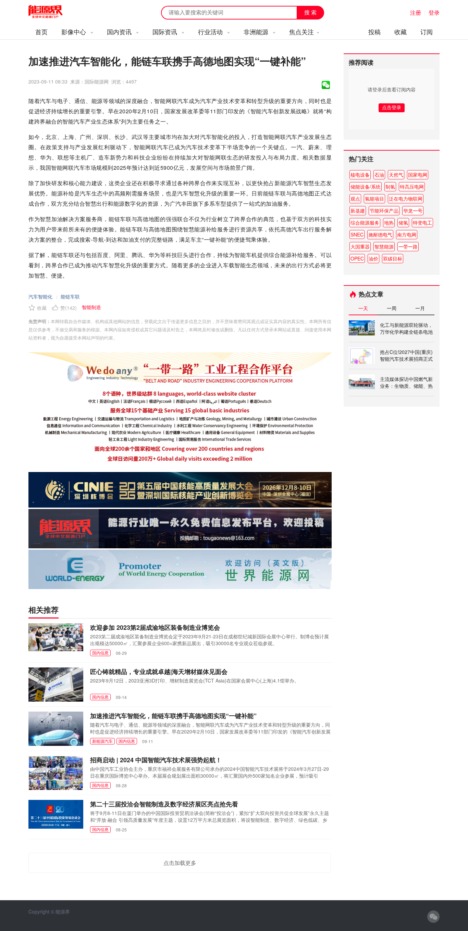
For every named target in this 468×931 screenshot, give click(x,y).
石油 (379, 174)
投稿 (374, 31)
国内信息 (100, 652)
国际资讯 (165, 31)
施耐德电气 (380, 234)
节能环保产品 (384, 210)
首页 (41, 31)
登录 (434, 12)
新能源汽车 (102, 741)
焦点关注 (301, 31)
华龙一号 (412, 210)
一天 (363, 308)
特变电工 (422, 222)
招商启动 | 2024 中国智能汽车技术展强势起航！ (156, 759)
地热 (389, 222)
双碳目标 (392, 258)
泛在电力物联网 (405, 198)
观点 (355, 198)
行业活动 (211, 31)
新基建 (357, 210)
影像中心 (74, 31)
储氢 (403, 222)
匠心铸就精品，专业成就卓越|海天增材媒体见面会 (158, 671)
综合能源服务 (364, 222)
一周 (391, 308)
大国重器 (360, 246)
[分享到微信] (326, 85)
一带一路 (408, 246)
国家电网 (417, 174)
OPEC (357, 258)
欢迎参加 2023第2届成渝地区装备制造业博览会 (155, 627)
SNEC (357, 234)
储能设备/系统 (365, 186)
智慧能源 (384, 246)
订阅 (426, 31)
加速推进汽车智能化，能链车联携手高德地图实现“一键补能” (173, 715)
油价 (373, 258)
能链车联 (70, 296)
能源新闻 (51, 12)
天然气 (396, 174)
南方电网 (406, 234)
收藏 (400, 31)
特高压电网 (412, 186)
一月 (420, 308)
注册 (415, 12)
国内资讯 (120, 31)
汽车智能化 (40, 296)
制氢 (390, 186)
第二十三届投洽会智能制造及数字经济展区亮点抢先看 (164, 804)
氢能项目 (374, 198)
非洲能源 (257, 31)
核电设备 (360, 174)
